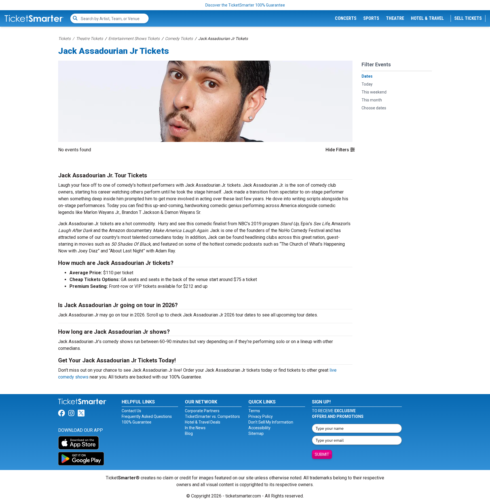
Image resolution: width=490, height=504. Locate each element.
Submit (322, 454)
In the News (195, 428)
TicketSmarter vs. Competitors (212, 416)
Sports (371, 18)
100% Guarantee (136, 422)
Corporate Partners (202, 411)
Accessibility (259, 428)
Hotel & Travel (427, 18)
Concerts (345, 18)
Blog (189, 433)
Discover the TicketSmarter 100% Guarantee (245, 5)
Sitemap (256, 433)
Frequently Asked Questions (147, 416)
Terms (254, 411)
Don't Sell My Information (270, 422)
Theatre (395, 18)
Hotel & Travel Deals (202, 422)
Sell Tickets (468, 18)
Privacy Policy (260, 416)
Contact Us (131, 411)
